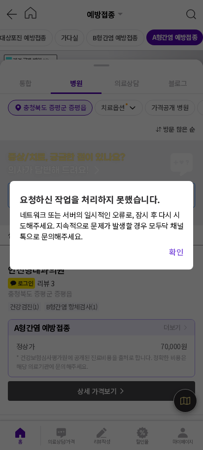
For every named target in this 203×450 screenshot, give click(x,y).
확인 (176, 252)
